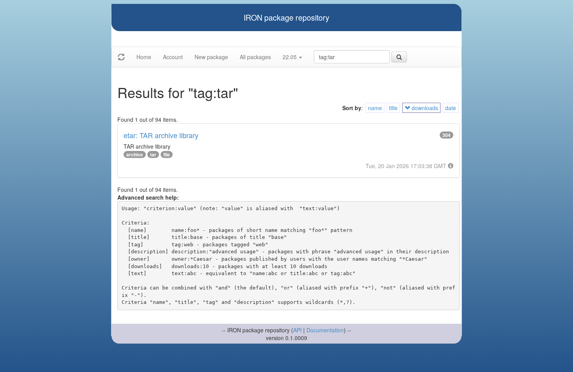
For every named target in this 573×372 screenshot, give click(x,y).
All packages (255, 57)
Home (143, 57)
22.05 (290, 57)
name (375, 108)
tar (153, 154)
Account (173, 57)
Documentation (325, 330)
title (393, 108)
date (450, 108)
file (166, 154)
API (297, 330)
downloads (424, 108)
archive (134, 154)
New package (211, 57)
